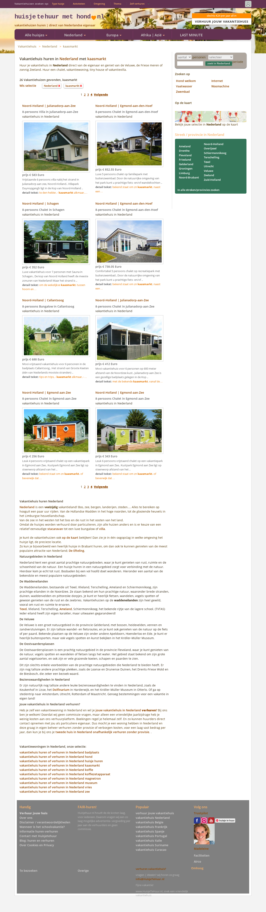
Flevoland (185, 155)
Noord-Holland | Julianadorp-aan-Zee (49, 106)
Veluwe (208, 171)
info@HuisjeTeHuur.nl (150, 879)
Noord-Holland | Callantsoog (43, 300)
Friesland (185, 159)
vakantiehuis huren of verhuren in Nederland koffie (56, 770)
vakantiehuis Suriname (152, 845)
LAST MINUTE (191, 35)
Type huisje (58, 3)
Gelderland (186, 164)
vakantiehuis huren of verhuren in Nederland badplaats (59, 752)
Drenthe (184, 151)
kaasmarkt (70, 46)
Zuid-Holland (212, 180)
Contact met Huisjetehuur (38, 836)
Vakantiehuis (27, 46)
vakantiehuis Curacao (151, 850)
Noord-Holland (213, 144)
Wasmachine (220, 86)
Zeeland (209, 175)
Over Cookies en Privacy (37, 845)
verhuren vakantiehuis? (151, 869)
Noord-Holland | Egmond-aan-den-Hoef (123, 106)
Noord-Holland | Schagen (40, 203)
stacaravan (55, 529)
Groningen (185, 168)
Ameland (65, 609)
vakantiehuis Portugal (151, 836)
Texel (23, 609)
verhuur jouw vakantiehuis (155, 813)
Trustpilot (201, 813)
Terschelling (211, 157)
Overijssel (210, 148)
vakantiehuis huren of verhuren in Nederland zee (55, 792)
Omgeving (99, 3)
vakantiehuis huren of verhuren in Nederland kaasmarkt (60, 765)
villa (102, 529)
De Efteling (76, 551)
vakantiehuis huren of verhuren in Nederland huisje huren (61, 761)
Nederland (49, 46)
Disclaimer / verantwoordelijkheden (45, 822)
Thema (117, 3)
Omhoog (197, 868)
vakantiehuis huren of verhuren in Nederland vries (56, 787)
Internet (217, 81)
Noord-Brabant (189, 177)
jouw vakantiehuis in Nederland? (126, 710)
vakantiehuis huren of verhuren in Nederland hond (56, 757)
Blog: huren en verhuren (37, 840)
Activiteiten (79, 3)
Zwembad (183, 92)
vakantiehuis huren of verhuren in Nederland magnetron (60, 778)
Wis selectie (28, 86)
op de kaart (70, 538)
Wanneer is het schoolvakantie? (42, 827)
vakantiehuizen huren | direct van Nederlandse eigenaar (55, 25)
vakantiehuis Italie (149, 840)
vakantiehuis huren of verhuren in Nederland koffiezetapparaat (65, 774)
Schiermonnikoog (215, 153)
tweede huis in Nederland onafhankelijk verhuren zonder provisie (102, 732)
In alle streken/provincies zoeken (198, 190)
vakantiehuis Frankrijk (151, 827)
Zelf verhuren (137, 3)
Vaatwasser (184, 86)
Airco (197, 861)
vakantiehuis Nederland (153, 818)
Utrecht (209, 166)
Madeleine (201, 849)
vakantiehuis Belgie (149, 822)
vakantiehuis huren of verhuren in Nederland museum (58, 783)
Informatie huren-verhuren (39, 831)
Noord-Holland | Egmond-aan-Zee (46, 392)
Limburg (184, 173)
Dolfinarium (61, 690)
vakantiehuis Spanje (150, 831)
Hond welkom (186, 81)
